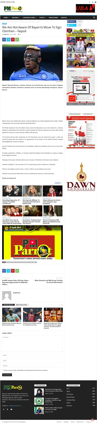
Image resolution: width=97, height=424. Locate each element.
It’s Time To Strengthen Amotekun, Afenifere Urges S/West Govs (53, 400)
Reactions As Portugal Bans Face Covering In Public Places (54, 390)
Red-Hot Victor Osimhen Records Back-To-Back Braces (11, 324)
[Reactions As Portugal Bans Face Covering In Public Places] (39, 392)
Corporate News (29, 17)
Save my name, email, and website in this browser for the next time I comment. (26, 370)
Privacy (72, 422)
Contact (64, 17)
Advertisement (80, 422)
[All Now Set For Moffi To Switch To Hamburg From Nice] (32, 315)
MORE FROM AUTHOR (21, 304)
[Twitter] (92, 2)
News (68, 388)
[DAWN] (81, 176)
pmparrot (6, 34)
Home (6, 17)
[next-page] (62, 305)
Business (15, 17)
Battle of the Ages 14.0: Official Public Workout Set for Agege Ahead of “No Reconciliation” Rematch (53, 325)
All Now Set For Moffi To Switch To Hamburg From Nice (32, 324)
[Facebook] (89, 2)
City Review (69, 394)
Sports (41, 17)
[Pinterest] (13, 39)
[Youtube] (95, 2)
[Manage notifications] (92, 419)
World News (53, 17)
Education (69, 405)
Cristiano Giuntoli (11, 262)
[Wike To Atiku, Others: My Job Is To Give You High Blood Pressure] (39, 410)
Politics (68, 403)
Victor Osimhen (32, 262)
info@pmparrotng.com (15, 405)
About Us (59, 422)
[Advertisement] (32, 106)
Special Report (70, 397)
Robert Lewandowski (22, 262)
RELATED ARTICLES (8, 304)
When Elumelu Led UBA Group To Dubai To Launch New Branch (49, 281)
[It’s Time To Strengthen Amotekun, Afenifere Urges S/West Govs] (39, 401)
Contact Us (88, 422)
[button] (94, 18)
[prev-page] (60, 305)
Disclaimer (66, 422)
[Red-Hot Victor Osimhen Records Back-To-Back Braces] (11, 315)
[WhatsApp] (17, 39)
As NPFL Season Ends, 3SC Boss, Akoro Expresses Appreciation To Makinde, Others (15, 282)
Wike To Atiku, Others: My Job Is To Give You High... (53, 408)
